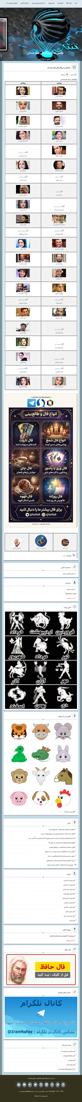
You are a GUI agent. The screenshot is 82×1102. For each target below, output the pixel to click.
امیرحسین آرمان (59, 209)
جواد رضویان (59, 317)
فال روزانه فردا (70, 1064)
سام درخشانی (59, 362)
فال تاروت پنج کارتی (69, 893)
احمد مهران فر (23, 155)
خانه (76, 2)
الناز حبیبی (23, 248)
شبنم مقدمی (23, 347)
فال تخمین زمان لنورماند (68, 1051)
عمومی (65, 555)
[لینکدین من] (19, 1084)
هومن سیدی (59, 125)
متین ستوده (23, 278)
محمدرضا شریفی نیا (59, 224)
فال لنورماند (71, 1060)
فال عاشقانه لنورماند (69, 1055)
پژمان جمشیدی (59, 248)
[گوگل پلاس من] (30, 1084)
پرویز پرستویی (59, 293)
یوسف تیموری (23, 302)
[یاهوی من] (63, 1084)
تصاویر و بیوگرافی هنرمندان (58, 67)
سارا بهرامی (23, 209)
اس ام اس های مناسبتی (38, 2)
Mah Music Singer (71, 593)
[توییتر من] (35, 1084)
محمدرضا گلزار (59, 170)
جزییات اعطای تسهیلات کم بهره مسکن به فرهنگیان (60, 860)
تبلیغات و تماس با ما (11, 2)
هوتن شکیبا (59, 155)
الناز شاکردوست (23, 140)
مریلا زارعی (23, 170)
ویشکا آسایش (23, 386)
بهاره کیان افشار (22, 234)
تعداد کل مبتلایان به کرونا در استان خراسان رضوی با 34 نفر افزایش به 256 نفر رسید (51, 838)
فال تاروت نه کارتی (69, 902)
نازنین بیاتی (59, 140)
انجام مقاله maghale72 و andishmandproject (62, 935)
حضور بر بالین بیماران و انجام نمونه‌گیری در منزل (61, 855)
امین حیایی (23, 317)
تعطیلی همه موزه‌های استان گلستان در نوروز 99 (62, 842)
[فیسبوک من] (52, 1084)
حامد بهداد (23, 224)
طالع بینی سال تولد (69, 811)
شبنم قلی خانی (59, 386)
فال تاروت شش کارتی (68, 898)
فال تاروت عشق (70, 911)
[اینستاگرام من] (46, 1084)
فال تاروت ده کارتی (69, 906)
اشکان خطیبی (59, 111)
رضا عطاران (59, 278)
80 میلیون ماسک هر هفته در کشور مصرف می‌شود (61, 864)
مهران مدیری (23, 194)
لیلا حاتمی (59, 194)
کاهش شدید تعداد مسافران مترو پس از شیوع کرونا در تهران (58, 833)
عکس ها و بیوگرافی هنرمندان (45, 52)
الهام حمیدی (23, 111)
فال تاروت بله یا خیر (69, 915)
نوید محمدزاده (23, 293)
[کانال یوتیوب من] (24, 1084)
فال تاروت (60, 2)
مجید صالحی (23, 179)
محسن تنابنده (23, 263)
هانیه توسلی (22, 371)
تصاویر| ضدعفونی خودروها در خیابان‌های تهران (62, 829)
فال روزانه (51, 2)
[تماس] (41, 1084)
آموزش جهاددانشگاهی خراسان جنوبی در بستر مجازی (60, 851)
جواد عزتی (23, 332)
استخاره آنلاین (25, 2)
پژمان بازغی (59, 263)
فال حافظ (68, 2)
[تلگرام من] (58, 1084)
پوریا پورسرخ (59, 347)
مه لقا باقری (23, 96)
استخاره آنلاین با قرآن (69, 573)
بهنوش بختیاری (23, 125)
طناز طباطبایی (59, 371)
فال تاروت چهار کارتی (69, 889)
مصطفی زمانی (59, 96)
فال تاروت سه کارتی (69, 884)
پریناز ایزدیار (59, 332)
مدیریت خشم (71, 589)
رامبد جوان (59, 179)
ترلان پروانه (59, 302)
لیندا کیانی (23, 362)
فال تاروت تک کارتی (69, 880)
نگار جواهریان (59, 234)
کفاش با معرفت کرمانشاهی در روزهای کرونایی (62, 846)
